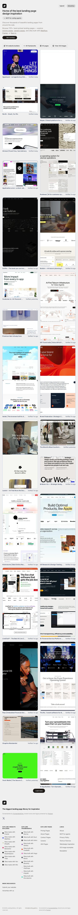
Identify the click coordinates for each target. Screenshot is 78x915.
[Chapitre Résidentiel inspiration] (20, 728)
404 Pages (44, 844)
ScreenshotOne (18, 813)
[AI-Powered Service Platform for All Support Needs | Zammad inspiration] (57, 602)
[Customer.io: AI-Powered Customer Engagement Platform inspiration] (20, 284)
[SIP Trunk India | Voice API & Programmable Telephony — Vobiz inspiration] (57, 306)
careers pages (19, 31)
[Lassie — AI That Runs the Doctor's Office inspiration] (20, 454)
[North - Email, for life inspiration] (20, 99)
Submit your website (9, 887)
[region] (20, 99)
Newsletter (63, 851)
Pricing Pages (45, 830)
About (62, 830)
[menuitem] (11, 46)
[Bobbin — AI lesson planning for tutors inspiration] (57, 232)
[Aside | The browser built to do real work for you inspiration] (20, 380)
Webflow (44, 31)
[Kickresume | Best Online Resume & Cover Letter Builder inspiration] (20, 528)
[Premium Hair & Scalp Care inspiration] (20, 321)
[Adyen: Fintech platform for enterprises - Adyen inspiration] (57, 84)
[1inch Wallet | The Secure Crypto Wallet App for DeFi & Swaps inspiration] (20, 765)
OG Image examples (66, 847)
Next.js (13, 33)
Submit (62, 6)
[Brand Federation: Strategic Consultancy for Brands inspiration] (57, 380)
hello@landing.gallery (31, 908)
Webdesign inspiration (67, 844)
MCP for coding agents (13, 18)
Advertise (71, 6)
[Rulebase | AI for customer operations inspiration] (57, 158)
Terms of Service (65, 841)
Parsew (50, 813)
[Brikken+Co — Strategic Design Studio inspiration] (57, 469)
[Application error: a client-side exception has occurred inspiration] (20, 173)
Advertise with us (8, 890)
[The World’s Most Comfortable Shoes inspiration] (57, 432)
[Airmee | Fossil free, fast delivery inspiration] (20, 136)
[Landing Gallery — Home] (4, 803)
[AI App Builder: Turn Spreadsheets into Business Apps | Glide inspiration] (57, 750)
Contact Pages (45, 837)
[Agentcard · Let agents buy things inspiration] (20, 62)
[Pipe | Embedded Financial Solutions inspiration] (20, 676)
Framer (5, 33)
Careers (43, 841)
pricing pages (7, 31)
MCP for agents (65, 834)
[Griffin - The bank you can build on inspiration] (20, 232)
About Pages (45, 834)
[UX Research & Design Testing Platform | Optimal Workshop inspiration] (57, 528)
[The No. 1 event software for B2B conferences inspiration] (57, 676)
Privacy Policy (64, 837)
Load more (39, 791)
